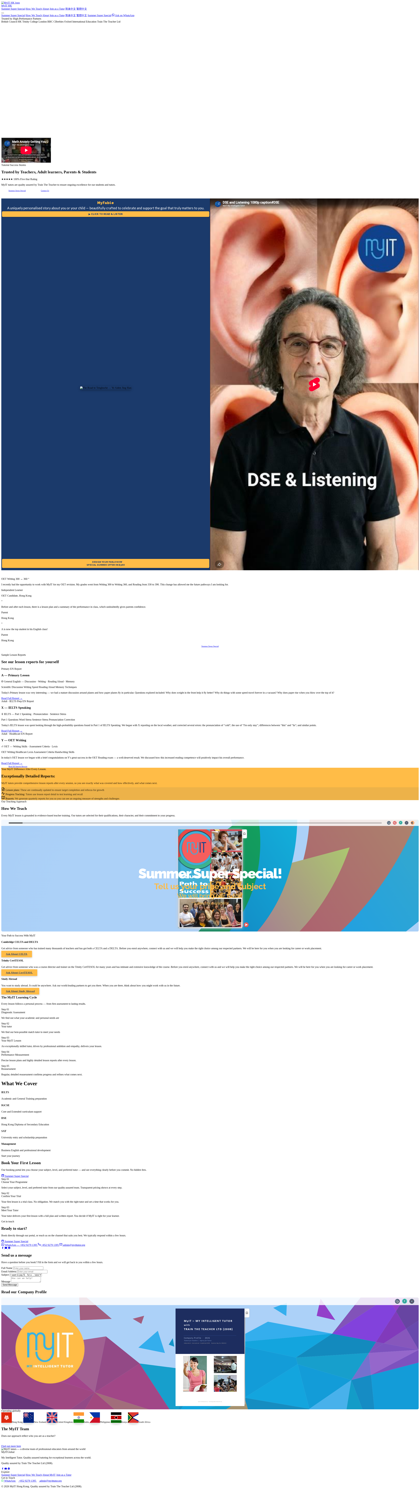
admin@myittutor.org (74, 1245)
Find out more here (11, 1446)
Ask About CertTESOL (19, 972)
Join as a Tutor (57, 8)
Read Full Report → (11, 698)
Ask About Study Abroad (20, 991)
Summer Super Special (13, 8)
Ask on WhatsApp (124, 15)
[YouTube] (6, 1248)
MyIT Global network (18, 1492)
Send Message (10, 1285)
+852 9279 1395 (50, 1245)
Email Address (8, 1271)
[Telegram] (9, 1248)
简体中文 (70, 8)
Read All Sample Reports (18, 766)
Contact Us (45, 191)
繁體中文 (81, 8)
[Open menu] (2, 12)
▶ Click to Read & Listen (106, 214)
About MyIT (49, 1474)
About (45, 8)
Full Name (6, 1268)
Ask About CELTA (16, 954)
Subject (5, 1274)
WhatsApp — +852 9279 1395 (21, 1245)
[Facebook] (3, 1248)
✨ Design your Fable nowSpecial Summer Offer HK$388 (106, 563)
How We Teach (34, 8)
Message (5, 1281)
